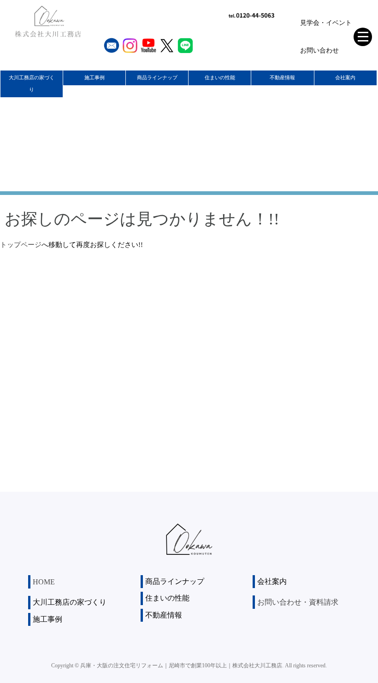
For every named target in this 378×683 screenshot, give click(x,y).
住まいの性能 (220, 77)
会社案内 (345, 77)
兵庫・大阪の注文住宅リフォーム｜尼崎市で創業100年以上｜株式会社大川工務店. (182, 665)
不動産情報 (282, 77)
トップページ (20, 244)
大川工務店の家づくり (31, 83)
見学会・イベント (326, 22)
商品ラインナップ (157, 77)
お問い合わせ (319, 50)
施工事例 (94, 77)
